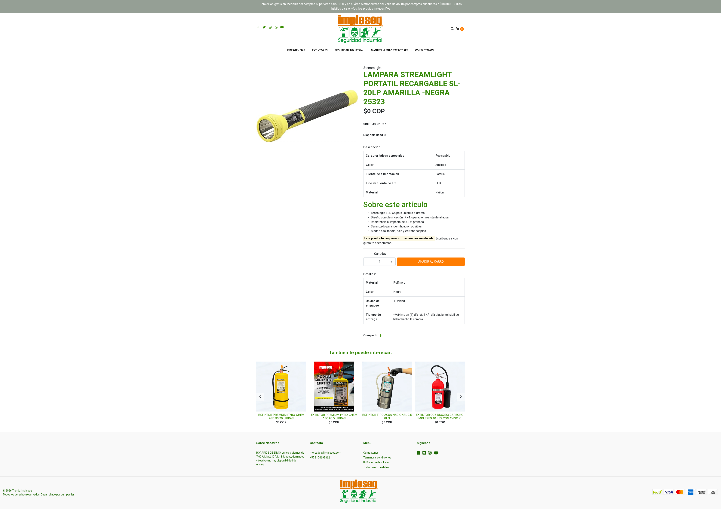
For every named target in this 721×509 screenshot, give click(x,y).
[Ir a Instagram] (270, 27)
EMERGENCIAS (296, 50)
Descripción (371, 147)
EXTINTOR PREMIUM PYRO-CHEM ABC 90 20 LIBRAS (281, 416)
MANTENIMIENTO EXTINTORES (389, 50)
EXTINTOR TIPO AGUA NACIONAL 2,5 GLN (387, 416)
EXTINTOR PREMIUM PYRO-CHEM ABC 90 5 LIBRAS (334, 416)
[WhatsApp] (276, 27)
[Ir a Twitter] (264, 27)
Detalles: (369, 274)
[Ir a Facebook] (258, 27)
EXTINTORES (320, 50)
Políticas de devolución (376, 462)
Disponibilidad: (373, 135)
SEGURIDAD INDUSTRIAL (349, 50)
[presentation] (260, 397)
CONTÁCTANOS (424, 50)
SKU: (366, 124)
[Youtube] (282, 27)
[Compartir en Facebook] (381, 335)
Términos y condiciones (377, 457)
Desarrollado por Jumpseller (57, 494)
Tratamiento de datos (376, 467)
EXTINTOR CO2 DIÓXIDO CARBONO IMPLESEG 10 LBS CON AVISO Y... (439, 416)
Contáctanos (371, 452)
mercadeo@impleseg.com (325, 452)
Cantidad (380, 253)
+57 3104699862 (320, 457)
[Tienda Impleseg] (360, 28)
